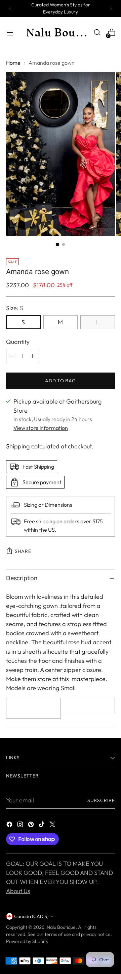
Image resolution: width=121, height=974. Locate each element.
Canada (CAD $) (31, 916)
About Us (18, 891)
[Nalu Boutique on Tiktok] (42, 825)
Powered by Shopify (27, 941)
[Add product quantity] (33, 356)
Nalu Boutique (61, 927)
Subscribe (101, 800)
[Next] (111, 8)
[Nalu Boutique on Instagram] (21, 825)
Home (13, 62)
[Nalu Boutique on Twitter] (53, 825)
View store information (40, 427)
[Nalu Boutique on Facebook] (10, 825)
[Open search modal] (97, 32)
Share (23, 551)
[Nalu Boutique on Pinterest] (32, 825)
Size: (14, 308)
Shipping (18, 446)
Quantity (18, 342)
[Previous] (10, 8)
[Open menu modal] (9, 32)
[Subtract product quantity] (12, 356)
